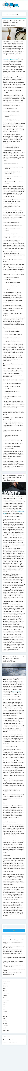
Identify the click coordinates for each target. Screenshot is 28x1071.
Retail (4, 1018)
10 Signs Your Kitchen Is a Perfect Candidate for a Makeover (13, 943)
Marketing (5, 1014)
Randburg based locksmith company (11, 59)
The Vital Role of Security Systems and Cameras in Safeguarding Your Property (12, 477)
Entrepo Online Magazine (8, 1039)
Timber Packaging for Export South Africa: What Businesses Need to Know (12, 973)
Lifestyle (5, 1011)
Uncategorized (6, 1030)
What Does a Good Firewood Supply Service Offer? (13, 939)
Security (5, 1021)
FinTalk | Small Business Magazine (10, 1042)
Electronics (5, 997)
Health (4, 1007)
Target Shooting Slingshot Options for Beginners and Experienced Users (14, 958)
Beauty (4, 988)
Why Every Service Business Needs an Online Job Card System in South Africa (13, 965)
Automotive (5, 986)
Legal (4, 1009)
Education (5, 995)
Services (5, 1023)
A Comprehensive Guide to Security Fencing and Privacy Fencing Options (11, 658)
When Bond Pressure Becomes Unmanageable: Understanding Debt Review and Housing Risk (12, 950)
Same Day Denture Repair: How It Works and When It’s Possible (14, 969)
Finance (4, 1002)
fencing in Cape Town (17, 691)
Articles (4, 983)
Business (5, 990)
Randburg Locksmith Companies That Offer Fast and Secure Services (12, 22)
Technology (5, 1025)
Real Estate (5, 1016)
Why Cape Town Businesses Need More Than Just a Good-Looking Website (13, 946)
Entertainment (6, 1000)
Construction (5, 993)
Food (4, 1004)
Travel (4, 1027)
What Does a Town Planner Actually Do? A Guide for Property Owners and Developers (13, 962)
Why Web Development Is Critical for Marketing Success (12, 954)
